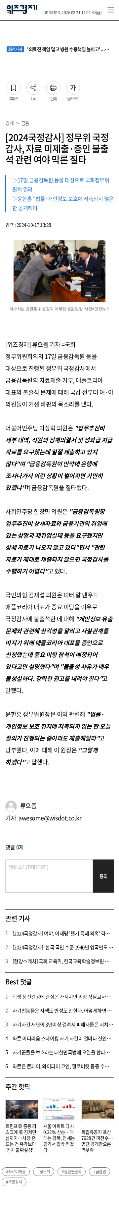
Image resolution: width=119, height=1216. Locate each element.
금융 (25, 123)
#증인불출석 (71, 1172)
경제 (9, 123)
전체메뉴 (110, 10)
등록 (103, 876)
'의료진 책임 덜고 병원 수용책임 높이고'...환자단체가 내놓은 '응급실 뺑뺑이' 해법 (60, 49)
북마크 (13, 86)
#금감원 (99, 1172)
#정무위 (43, 1172)
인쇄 (53, 86)
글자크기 (73, 86)
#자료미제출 (15, 1172)
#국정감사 (14, 1182)
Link (33, 86)
